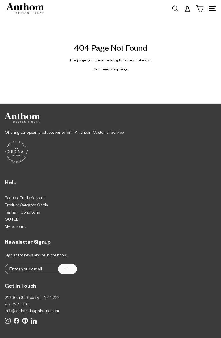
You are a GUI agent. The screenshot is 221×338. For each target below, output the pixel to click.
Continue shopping (110, 70)
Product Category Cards (26, 206)
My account (15, 227)
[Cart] (200, 8)
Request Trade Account (25, 199)
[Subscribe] (67, 269)
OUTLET (13, 220)
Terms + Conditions (22, 213)
